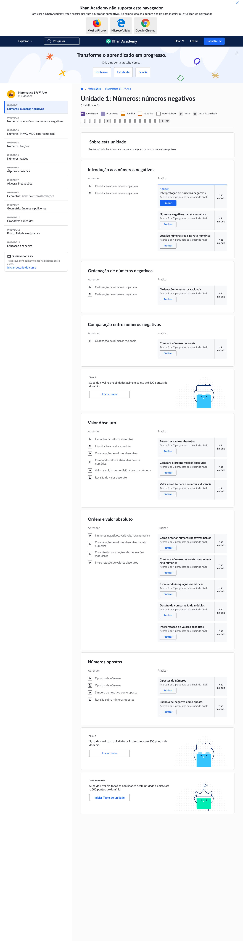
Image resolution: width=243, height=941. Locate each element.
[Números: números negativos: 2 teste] (162, 121)
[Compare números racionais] (103, 121)
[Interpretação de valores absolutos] (147, 121)
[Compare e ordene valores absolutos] (117, 121)
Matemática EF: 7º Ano (118, 89)
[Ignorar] (237, 3)
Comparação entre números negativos (124, 325)
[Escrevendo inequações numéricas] (137, 121)
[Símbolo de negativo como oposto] (157, 121)
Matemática (94, 89)
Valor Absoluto (102, 423)
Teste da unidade (97, 781)
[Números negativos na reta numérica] (88, 121)
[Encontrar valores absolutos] (112, 121)
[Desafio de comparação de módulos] (142, 121)
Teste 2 (92, 736)
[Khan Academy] (121, 41)
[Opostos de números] (152, 121)
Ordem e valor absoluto (110, 519)
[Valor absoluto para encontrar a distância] (122, 121)
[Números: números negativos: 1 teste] (107, 121)
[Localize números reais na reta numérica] (93, 121)
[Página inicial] (82, 89)
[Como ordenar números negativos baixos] (127, 121)
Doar (178, 41)
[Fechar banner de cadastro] (236, 53)
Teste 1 (92, 377)
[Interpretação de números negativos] (83, 121)
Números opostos (105, 662)
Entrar (194, 41)
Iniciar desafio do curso (21, 267)
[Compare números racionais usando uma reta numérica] (132, 121)
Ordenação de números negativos (120, 271)
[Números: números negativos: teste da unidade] (167, 121)
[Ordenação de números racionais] (98, 121)
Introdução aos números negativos (121, 170)
